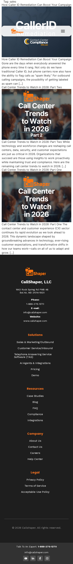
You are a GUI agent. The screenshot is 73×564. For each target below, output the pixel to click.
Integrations (35, 420)
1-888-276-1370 (47, 546)
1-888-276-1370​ (35, 304)
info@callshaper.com (35, 312)
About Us (35, 440)
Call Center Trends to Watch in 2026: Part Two (32, 87)
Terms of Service (35, 485)
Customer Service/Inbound (35, 348)
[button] (63, 31)
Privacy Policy (35, 479)
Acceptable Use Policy (35, 491)
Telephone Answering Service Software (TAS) (33, 356)
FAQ (35, 408)
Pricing (35, 369)
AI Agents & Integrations (35, 363)
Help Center (35, 459)
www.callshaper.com (35, 320)
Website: (35, 316)
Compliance (35, 414)
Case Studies (35, 395)
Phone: (35, 299)
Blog (35, 402)
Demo (35, 375)
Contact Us (35, 446)
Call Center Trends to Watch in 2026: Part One (32, 169)
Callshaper (29, 527)
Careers (35, 453)
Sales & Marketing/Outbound (35, 342)
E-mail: (35, 308)
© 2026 (17, 527)
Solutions (35, 335)
